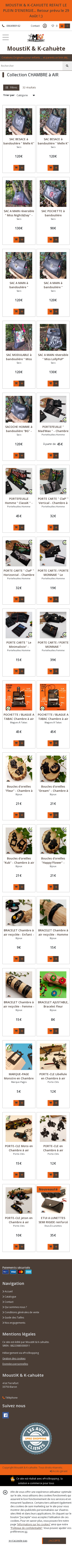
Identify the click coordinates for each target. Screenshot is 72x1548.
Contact (35, 26)
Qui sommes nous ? (15, 1307)
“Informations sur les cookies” (33, 1524)
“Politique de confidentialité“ (26, 1528)
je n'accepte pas (18, 1540)
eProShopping (51, 1478)
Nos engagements (14, 1322)
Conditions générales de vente (21, 1312)
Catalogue (10, 1296)
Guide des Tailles (14, 1317)
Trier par (9, 95)
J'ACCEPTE (54, 1540)
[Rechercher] (67, 66)
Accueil (8, 1291)
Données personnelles (15, 1364)
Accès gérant (59, 1471)
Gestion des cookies (13, 1358)
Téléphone (11, 1397)
